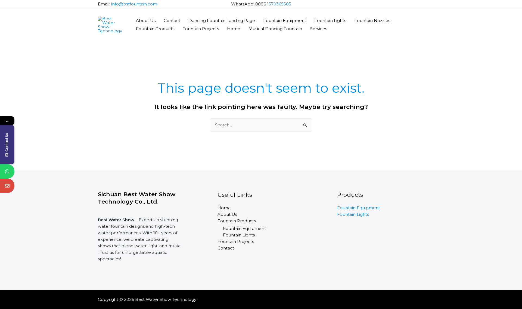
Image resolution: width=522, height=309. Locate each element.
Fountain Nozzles (372, 20)
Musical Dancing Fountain (275, 28)
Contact (172, 20)
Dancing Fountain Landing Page (221, 20)
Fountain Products (155, 28)
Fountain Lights (330, 20)
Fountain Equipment (284, 20)
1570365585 (279, 4)
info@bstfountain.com (134, 4)
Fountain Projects (200, 28)
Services (318, 28)
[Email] (7, 186)
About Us (146, 20)
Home (233, 28)
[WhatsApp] (7, 171)
